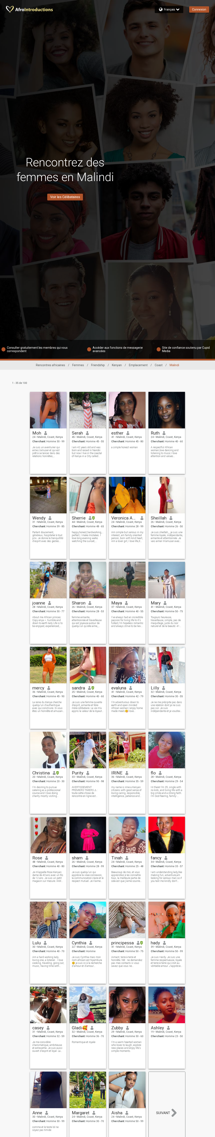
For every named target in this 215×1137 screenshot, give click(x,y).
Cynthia (79, 942)
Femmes (78, 365)
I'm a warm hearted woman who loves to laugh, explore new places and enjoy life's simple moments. (126, 1046)
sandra (78, 687)
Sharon (78, 603)
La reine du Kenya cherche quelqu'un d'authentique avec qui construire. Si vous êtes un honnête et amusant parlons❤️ (47, 707)
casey (38, 1027)
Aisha (116, 1112)
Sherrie (79, 518)
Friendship (98, 365)
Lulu (36, 942)
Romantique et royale (83, 1042)
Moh (36, 433)
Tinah (116, 857)
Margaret (80, 1112)
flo (153, 772)
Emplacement (138, 365)
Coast (159, 365)
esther (117, 433)
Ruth (155, 433)
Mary (156, 603)
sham (77, 857)
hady (155, 942)
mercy (38, 687)
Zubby (117, 1027)
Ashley (157, 1027)
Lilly (155, 687)
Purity (77, 772)
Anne (37, 1112)
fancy (156, 857)
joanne (38, 603)
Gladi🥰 (80, 1027)
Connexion (199, 9)
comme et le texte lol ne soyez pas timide (45, 1129)
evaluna (118, 687)
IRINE (116, 772)
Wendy (39, 518)
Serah (77, 433)
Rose (37, 857)
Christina (41, 772)
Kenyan (117, 365)
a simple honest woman (124, 447)
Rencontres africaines (50, 365)
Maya (116, 603)
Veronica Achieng (124, 518)
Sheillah (158, 518)
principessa (122, 942)
